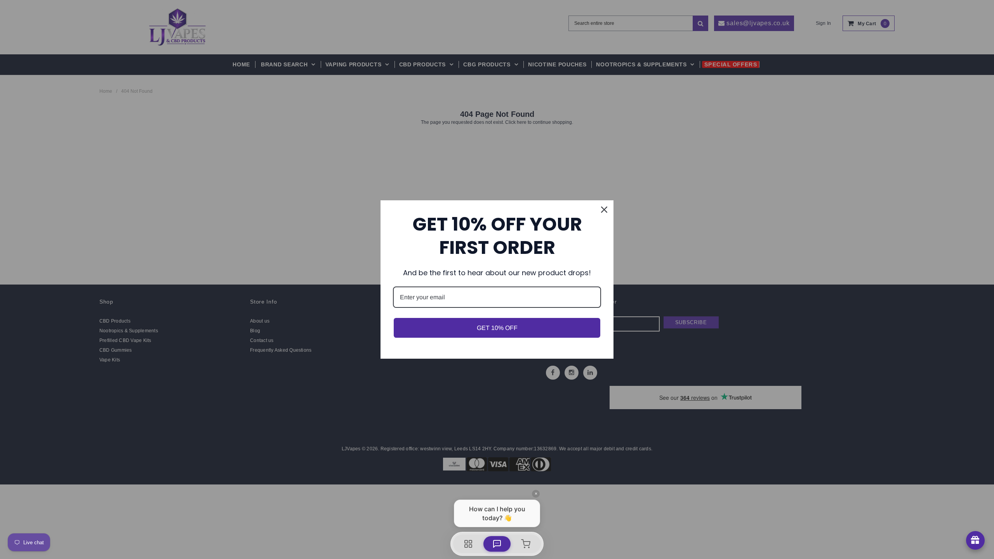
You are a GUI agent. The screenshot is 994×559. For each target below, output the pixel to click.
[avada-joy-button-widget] (975, 540)
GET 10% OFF (497, 328)
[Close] (604, 209)
